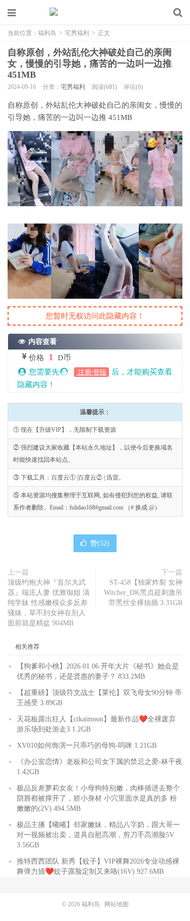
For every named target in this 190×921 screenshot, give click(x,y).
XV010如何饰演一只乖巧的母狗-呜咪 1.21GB (87, 745)
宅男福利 (77, 33)
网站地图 (116, 904)
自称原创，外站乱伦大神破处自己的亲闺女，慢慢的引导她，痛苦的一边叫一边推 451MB (90, 63)
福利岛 (95, 13)
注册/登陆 (91, 372)
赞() (99, 543)
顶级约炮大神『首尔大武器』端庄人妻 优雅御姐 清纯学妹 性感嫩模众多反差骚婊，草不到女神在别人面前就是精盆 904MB (49, 603)
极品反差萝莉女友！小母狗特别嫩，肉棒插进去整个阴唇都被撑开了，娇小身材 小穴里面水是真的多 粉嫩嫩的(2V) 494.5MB (98, 798)
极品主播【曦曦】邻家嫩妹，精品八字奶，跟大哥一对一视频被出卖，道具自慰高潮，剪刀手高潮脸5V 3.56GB (98, 835)
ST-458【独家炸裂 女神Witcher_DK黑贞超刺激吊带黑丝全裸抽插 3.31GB (143, 593)
